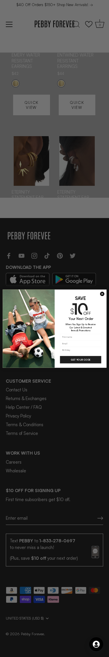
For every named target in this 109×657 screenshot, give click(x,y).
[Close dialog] (102, 293)
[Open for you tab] (96, 644)
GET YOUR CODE (80, 359)
